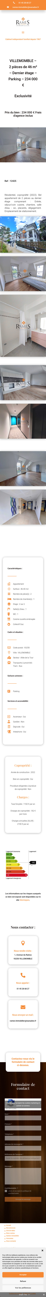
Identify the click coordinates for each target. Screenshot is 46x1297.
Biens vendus (10, 1233)
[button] (42, 1250)
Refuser (23, 1281)
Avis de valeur (10, 1230)
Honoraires (9, 1238)
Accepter (23, 1275)
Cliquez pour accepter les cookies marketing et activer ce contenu (23, 1104)
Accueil (8, 1225)
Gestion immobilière (12, 1236)
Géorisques (24, 900)
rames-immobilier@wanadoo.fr (23, 1021)
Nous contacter (11, 1241)
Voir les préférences (23, 1288)
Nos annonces (10, 1228)
